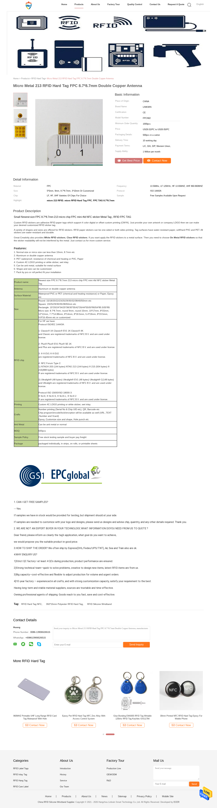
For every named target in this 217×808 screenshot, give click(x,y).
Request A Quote (176, 4)
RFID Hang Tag (20, 780)
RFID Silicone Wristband (99, 604)
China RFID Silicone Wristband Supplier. (56, 802)
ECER (176, 802)
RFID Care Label (20, 786)
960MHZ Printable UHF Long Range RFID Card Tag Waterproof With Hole (35, 717)
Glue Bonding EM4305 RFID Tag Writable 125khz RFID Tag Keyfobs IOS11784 (132, 717)
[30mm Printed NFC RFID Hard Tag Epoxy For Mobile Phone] (181, 690)
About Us (95, 4)
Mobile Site (167, 796)
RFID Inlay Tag (20, 774)
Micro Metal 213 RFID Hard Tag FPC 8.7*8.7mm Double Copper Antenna (80, 78)
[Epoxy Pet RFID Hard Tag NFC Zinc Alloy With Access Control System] (83, 690)
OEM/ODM (112, 774)
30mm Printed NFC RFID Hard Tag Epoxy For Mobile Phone (181, 717)
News (105, 796)
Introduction (65, 768)
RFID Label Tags (21, 768)
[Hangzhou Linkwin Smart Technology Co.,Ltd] (28, 5)
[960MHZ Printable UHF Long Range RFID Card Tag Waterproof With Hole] (35, 690)
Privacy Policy (144, 796)
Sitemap (122, 796)
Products (79, 4)
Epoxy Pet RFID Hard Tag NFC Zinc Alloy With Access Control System (83, 717)
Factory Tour (113, 4)
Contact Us (155, 4)
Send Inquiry (136, 644)
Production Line (114, 768)
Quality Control (134, 4)
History (63, 774)
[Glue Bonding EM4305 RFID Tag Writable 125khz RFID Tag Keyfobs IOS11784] (132, 690)
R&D (109, 780)
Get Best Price (130, 160)
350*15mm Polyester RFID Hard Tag (64, 604)
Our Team (64, 786)
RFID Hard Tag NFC (31, 604)
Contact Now (159, 160)
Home (64, 4)
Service (63, 780)
